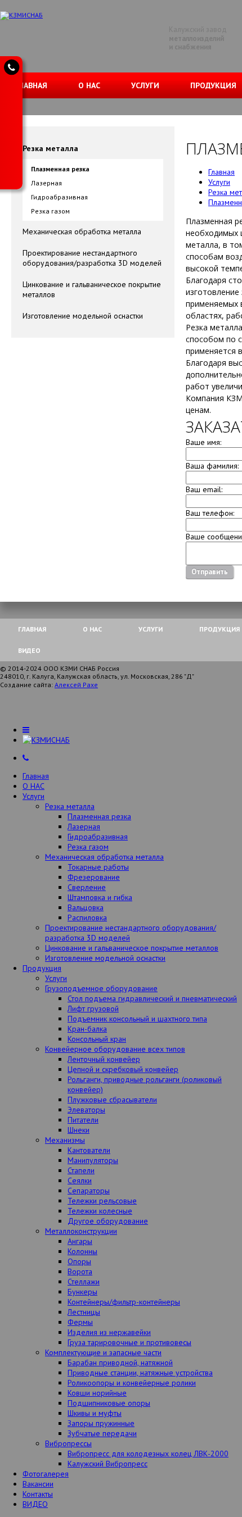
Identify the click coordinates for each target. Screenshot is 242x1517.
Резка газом (50, 211)
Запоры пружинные (101, 1423)
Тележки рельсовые (102, 1201)
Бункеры (82, 1292)
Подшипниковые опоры (109, 1403)
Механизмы (65, 1140)
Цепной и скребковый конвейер (123, 1069)
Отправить (209, 571)
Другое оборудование (108, 1221)
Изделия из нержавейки (109, 1332)
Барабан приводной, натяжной (120, 1362)
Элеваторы (86, 1110)
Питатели (83, 1120)
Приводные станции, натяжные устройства (140, 1373)
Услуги (145, 85)
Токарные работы (98, 867)
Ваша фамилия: (212, 466)
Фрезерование (94, 877)
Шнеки (78, 1130)
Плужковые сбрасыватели (112, 1099)
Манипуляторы (93, 1160)
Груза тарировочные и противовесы (129, 1342)
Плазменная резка (60, 169)
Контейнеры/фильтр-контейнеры (124, 1302)
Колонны (82, 1251)
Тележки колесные (100, 1211)
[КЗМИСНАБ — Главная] (21, 15)
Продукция (42, 968)
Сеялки (80, 1180)
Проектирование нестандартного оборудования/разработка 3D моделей (92, 258)
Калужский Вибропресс (107, 1464)
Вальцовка (86, 907)
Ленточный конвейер (104, 1059)
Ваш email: (204, 489)
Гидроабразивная (59, 197)
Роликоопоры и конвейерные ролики (132, 1383)
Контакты (38, 1494)
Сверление (87, 887)
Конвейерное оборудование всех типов (115, 1049)
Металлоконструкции (81, 1231)
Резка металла (50, 148)
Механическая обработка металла (82, 231)
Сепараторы (89, 1191)
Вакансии (38, 1484)
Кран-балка (87, 1029)
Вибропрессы (68, 1443)
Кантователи (89, 1150)
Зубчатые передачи (102, 1433)
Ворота (80, 1271)
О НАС (89, 85)
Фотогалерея (46, 1474)
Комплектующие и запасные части (103, 1352)
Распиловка (87, 917)
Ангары (80, 1241)
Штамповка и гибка (100, 897)
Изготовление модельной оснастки (83, 316)
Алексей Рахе (76, 684)
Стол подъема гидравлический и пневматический (152, 998)
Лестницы (84, 1312)
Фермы (80, 1322)
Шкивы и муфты (95, 1413)
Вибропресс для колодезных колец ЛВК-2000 (148, 1453)
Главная (31, 85)
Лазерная (46, 183)
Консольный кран (97, 1039)
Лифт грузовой (93, 1008)
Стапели (81, 1170)
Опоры (79, 1261)
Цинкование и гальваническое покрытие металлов (92, 289)
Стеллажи (84, 1282)
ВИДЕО (29, 650)
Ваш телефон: (210, 513)
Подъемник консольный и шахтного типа (137, 1019)
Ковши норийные (97, 1393)
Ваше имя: (203, 442)
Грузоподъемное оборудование (101, 988)
